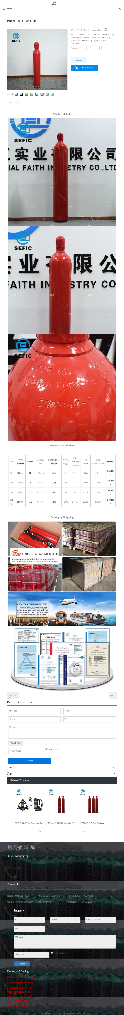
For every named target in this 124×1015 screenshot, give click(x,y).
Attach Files (16, 743)
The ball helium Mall (19, 987)
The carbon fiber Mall (20, 977)
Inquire (78, 60)
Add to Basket (86, 67)
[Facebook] (9, 847)
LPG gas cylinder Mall (20, 1000)
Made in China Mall (19, 991)
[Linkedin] (20, 847)
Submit (30, 761)
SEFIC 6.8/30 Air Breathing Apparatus (30, 823)
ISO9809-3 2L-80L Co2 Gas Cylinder (62, 823)
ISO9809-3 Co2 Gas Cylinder (91, 823)
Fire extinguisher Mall (20, 982)
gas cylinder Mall (17, 1006)
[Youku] (26, 847)
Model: (12, 102)
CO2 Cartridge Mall (19, 996)
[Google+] (15, 847)
